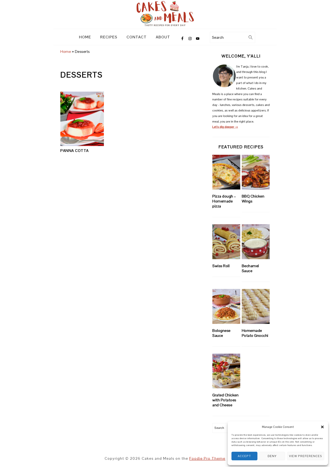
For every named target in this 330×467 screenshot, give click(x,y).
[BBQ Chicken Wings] (256, 172)
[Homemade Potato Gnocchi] (256, 306)
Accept (244, 456)
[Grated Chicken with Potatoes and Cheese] (226, 371)
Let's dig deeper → (225, 127)
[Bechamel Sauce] (256, 241)
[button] (322, 427)
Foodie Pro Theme (207, 458)
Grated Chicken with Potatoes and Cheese (225, 400)
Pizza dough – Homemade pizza (224, 201)
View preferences (305, 456)
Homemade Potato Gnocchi (255, 333)
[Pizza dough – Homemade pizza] (226, 172)
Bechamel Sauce (250, 268)
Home (65, 51)
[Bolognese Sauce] (226, 306)
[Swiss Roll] (226, 241)
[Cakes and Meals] (165, 25)
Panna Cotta (74, 150)
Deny (272, 456)
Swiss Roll (221, 265)
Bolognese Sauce (221, 333)
